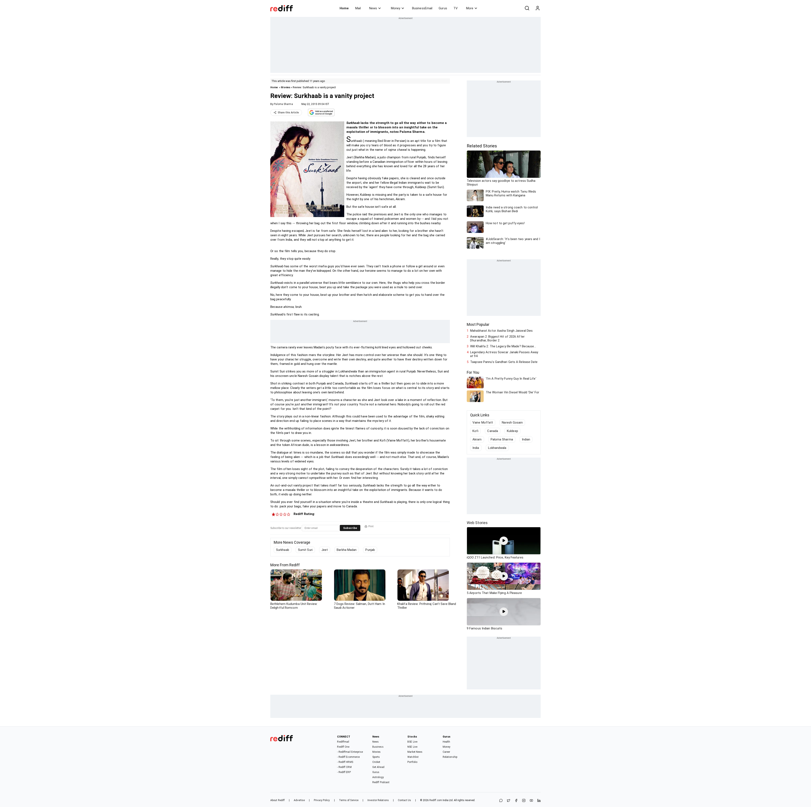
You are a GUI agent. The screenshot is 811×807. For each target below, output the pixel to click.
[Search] (527, 8)
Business (378, 746)
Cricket (376, 762)
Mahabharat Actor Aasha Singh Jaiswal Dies (501, 331)
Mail (358, 8)
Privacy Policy (322, 800)
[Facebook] (516, 801)
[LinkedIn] (539, 801)
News (373, 8)
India (475, 448)
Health (446, 741)
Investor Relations (378, 800)
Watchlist (413, 756)
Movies (285, 87)
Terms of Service (349, 800)
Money (395, 8)
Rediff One (343, 746)
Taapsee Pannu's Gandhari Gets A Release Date (503, 362)
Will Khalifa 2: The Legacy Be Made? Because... (503, 346)
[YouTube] (531, 801)
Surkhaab (282, 550)
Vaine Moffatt (482, 422)
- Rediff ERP (344, 772)
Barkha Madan (347, 550)
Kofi (475, 431)
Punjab (370, 550)
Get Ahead (378, 767)
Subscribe (350, 528)
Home (344, 8)
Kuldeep (512, 431)
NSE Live (412, 746)
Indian (526, 439)
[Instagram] (523, 801)
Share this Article (288, 112)
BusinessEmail (422, 8)
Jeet (324, 550)
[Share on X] (508, 801)
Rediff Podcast (380, 782)
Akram (477, 439)
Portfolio (412, 762)
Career (446, 751)
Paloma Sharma (283, 104)
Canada (492, 431)
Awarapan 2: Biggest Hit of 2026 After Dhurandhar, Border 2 (497, 338)
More (469, 8)
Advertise (299, 800)
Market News (414, 751)
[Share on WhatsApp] (501, 801)
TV (455, 8)
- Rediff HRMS (345, 762)
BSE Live (412, 741)
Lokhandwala (497, 448)
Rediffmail (343, 741)
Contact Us (404, 800)
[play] (503, 541)
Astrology (378, 777)
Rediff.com (435, 800)
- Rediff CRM (344, 767)
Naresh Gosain (512, 422)
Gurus (443, 8)
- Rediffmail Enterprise (350, 751)
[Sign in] (537, 8)
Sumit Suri (305, 550)
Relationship (450, 756)
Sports (376, 756)
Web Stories (477, 522)
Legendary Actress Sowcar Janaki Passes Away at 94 (504, 354)
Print (371, 526)
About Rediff (277, 800)
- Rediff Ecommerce (348, 756)
